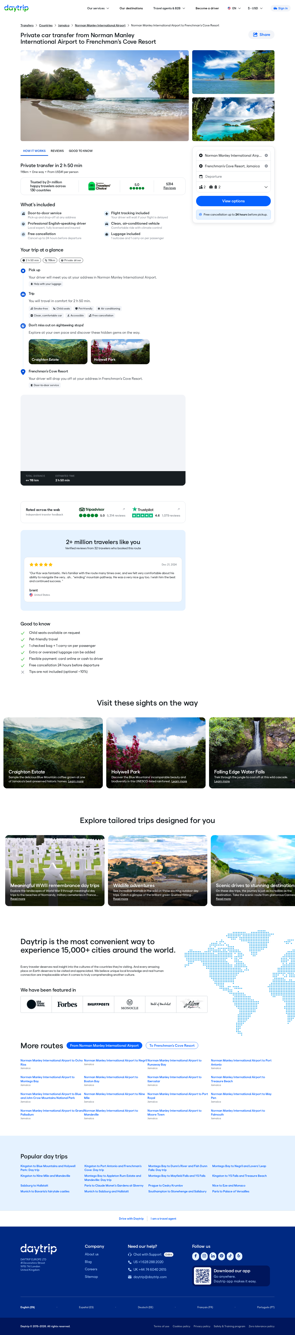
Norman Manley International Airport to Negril (115, 1060)
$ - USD (253, 8)
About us (91, 1254)
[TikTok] (230, 1256)
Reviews (57, 151)
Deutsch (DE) (145, 1307)
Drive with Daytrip (131, 1218)
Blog (88, 1262)
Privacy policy (202, 1326)
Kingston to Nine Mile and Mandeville (45, 1175)
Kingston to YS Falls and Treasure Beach (239, 1175)
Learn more (76, 781)
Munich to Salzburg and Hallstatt (106, 1191)
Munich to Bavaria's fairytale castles (45, 1191)
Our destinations (131, 8)
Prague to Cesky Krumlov (165, 1185)
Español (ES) (86, 1307)
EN (234, 8)
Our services (96, 8)
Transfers (27, 25)
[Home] (16, 8)
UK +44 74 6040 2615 (149, 1269)
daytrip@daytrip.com (150, 1277)
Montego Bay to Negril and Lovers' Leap (239, 1166)
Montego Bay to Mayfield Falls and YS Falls (176, 1175)
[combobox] (233, 155)
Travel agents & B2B (167, 8)
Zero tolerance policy (261, 1326)
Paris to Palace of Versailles (230, 1191)
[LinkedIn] (212, 1256)
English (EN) (28, 1307)
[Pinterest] (221, 1256)
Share (265, 34)
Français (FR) (205, 1307)
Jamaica (63, 25)
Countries (45, 25)
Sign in (283, 8)
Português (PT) (265, 1307)
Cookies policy (181, 1326)
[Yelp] (238, 1256)
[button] (103, 579)
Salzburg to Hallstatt (34, 1185)
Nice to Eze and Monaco (228, 1185)
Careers (91, 1269)
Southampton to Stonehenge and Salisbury (177, 1191)
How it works (34, 151)
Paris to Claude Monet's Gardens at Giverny (113, 1185)
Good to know (81, 151)
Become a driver (207, 8)
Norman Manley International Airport (100, 25)
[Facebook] (195, 1256)
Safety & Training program (229, 1326)
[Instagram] (204, 1256)
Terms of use (161, 1326)
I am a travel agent (163, 1218)
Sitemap (91, 1277)
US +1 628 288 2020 (148, 1262)
